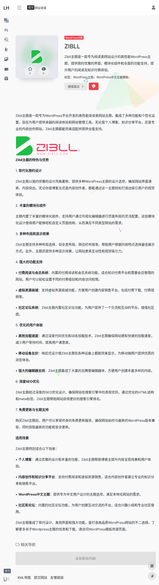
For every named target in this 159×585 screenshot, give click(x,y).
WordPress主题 (74, 37)
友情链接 (57, 577)
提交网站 (40, 577)
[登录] (153, 8)
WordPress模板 (100, 529)
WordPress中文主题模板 (112, 77)
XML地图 (24, 577)
